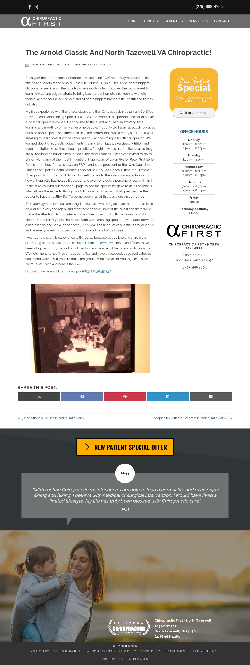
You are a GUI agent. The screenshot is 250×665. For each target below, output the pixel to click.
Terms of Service (176, 651)
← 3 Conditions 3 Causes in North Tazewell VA (52, 418)
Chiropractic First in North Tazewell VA (84, 243)
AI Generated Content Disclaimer (125, 659)
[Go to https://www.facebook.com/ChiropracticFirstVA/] (29, 8)
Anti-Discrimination (66, 651)
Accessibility (40, 651)
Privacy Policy (150, 651)
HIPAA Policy (127, 651)
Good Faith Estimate (205, 651)
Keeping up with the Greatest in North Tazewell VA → (192, 418)
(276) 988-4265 (209, 6)
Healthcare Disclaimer (99, 651)
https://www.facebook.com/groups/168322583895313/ (68, 271)
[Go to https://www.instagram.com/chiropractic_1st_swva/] (36, 8)
